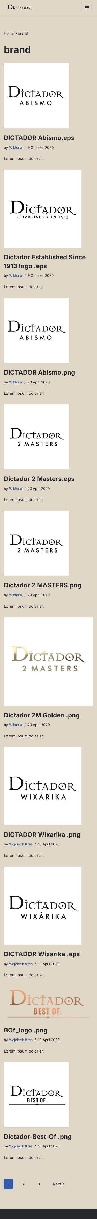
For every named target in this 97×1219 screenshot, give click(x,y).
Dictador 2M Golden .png (42, 715)
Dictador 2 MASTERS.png (42, 585)
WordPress (50, 1213)
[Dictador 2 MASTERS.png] (48, 543)
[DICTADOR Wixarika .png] (48, 786)
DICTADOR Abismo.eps (39, 138)
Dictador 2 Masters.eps (39, 479)
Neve (8, 1213)
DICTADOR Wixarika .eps (42, 954)
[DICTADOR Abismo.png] (48, 330)
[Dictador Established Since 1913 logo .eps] (48, 209)
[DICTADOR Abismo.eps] (48, 95)
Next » (59, 1184)
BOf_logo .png (25, 1030)
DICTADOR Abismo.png (39, 372)
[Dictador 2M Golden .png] (48, 661)
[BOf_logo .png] (48, 1003)
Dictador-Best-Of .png (38, 1136)
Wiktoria (15, 147)
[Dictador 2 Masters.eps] (48, 436)
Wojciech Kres (21, 844)
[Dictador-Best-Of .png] (48, 1094)
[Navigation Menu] (87, 7)
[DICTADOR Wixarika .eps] (48, 906)
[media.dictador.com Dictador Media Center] (19, 7)
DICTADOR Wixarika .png (42, 834)
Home (9, 33)
